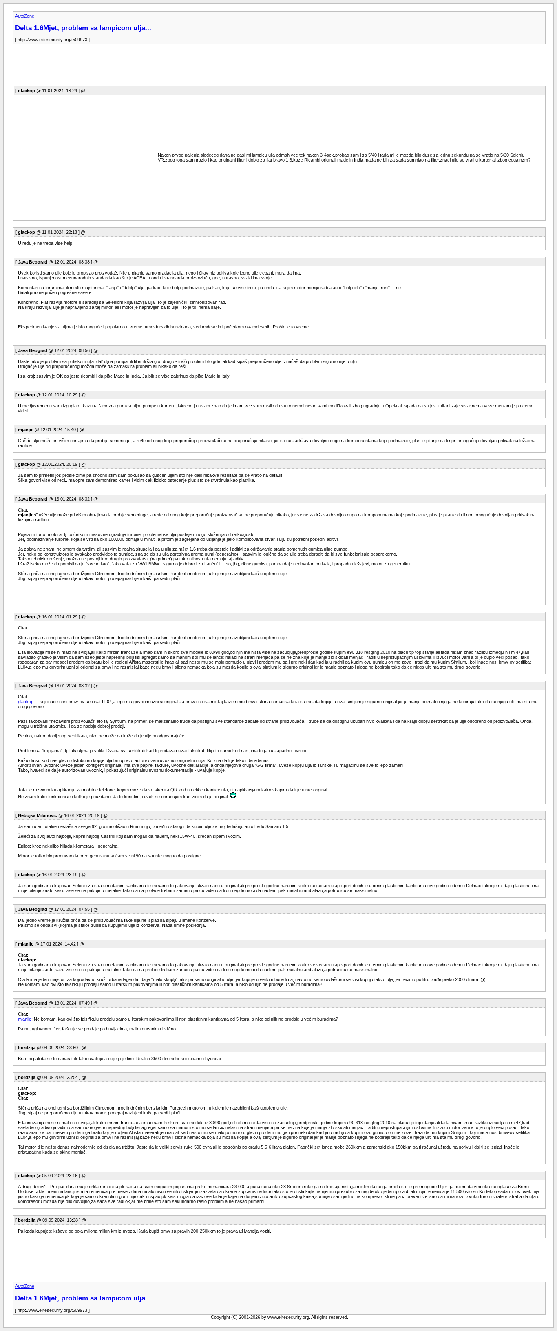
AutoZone (24, 15)
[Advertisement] (161, 67)
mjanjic (24, 1019)
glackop (25, 701)
